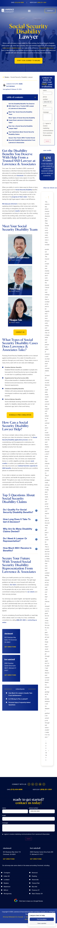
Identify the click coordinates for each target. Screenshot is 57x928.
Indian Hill (7, 876)
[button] (29, 11)
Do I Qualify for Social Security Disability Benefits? (18, 511)
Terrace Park (35, 883)
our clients (31, 592)
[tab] (20, 511)
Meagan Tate (16, 320)
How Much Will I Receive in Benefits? (17, 549)
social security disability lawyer (11, 48)
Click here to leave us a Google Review (31, 901)
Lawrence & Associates (46, 48)
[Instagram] (44, 784)
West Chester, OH (37, 893)
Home (7, 77)
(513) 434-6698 (19, 2)
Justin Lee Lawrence (19, 257)
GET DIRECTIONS (10, 647)
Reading (34, 876)
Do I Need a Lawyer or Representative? (15, 540)
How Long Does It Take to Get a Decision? (17, 520)
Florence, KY (36, 890)
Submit (47, 141)
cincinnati (8, 634)
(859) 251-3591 (41, 2)
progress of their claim (19, 197)
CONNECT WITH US (19, 784)
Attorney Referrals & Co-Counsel (13, 917)
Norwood (34, 873)
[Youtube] (40, 784)
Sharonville (35, 879)
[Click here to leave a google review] (16, 900)
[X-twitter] (36, 784)
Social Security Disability (23, 190)
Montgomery (8, 893)
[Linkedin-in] (32, 784)
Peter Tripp (15, 289)
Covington (7, 873)
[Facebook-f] (29, 784)
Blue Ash (34, 886)
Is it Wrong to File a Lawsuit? (18, 699)
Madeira (6, 883)
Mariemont (7, 886)
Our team (13, 585)
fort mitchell (9, 659)
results (17, 211)
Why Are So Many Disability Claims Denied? (17, 530)
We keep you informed (9, 204)
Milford (6, 890)
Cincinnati (20, 175)
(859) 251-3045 (21, 620)
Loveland (6, 879)
